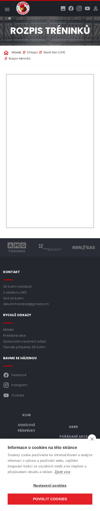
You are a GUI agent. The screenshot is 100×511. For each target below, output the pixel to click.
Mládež (16, 52)
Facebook (18, 375)
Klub (26, 415)
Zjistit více (62, 472)
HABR (73, 427)
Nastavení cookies (49, 485)
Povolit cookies (50, 499)
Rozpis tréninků (20, 58)
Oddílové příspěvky (26, 428)
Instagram (19, 385)
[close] (92, 438)
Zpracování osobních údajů (24, 341)
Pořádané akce (14, 335)
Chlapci (32, 52)
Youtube (17, 395)
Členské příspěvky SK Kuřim (24, 347)
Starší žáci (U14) (54, 52)
